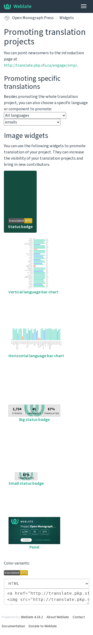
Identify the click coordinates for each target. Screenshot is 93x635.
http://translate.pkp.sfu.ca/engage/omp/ (40, 65)
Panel (34, 547)
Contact (79, 617)
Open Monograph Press (33, 18)
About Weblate (58, 617)
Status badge (20, 227)
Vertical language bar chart (33, 292)
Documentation (13, 626)
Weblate (22, 6)
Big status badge (34, 419)
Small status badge (26, 483)
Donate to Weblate (43, 626)
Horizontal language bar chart (36, 356)
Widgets (66, 18)
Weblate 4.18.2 (32, 617)
